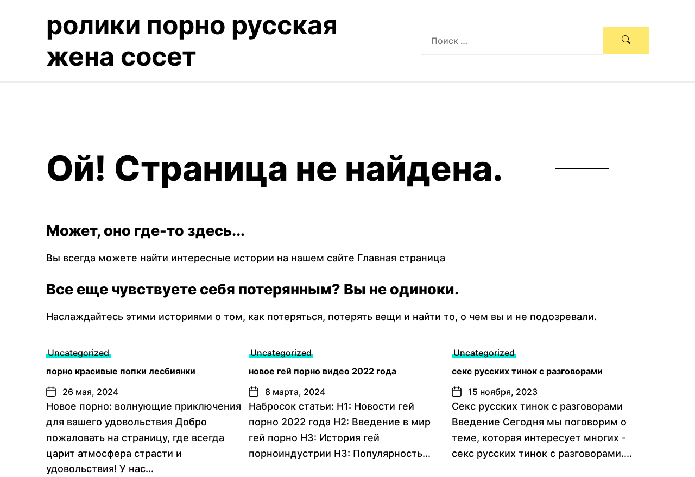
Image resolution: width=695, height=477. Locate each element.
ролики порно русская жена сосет (192, 40)
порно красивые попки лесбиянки (120, 371)
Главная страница (401, 257)
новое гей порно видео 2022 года (322, 371)
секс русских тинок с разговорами (527, 371)
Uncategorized (78, 353)
